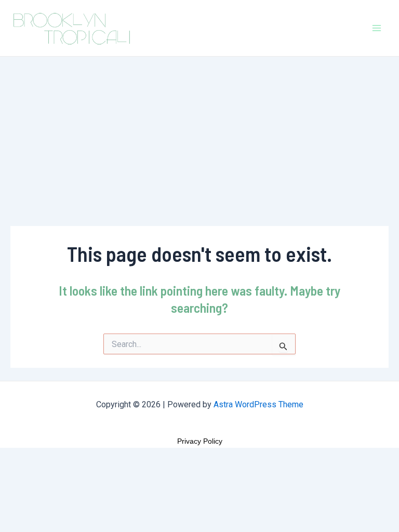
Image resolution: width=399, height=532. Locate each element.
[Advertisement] (199, 134)
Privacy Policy (199, 441)
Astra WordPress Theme (258, 404)
